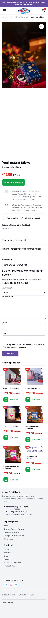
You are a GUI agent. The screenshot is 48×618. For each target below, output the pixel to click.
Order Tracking (7, 603)
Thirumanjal (8, 539)
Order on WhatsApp (13, 182)
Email (4, 333)
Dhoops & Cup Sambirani (18, 17)
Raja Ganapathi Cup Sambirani (11, 467)
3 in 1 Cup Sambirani (11, 426)
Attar (6, 526)
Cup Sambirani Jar (32, 388)
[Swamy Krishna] (24, 10)
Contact (7, 559)
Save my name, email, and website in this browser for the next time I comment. (24, 345)
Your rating (7, 288)
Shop (6, 556)
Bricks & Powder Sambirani (14, 529)
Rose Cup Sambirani (11, 388)
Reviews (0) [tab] (20, 240)
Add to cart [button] (5, 399)
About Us (7, 553)
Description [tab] (7, 240)
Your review (7, 297)
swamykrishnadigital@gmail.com (19, 514)
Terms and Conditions (13, 562)
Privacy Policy (9, 566)
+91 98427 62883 (13, 509)
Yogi (9, 229)
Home (4, 17)
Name (5, 322)
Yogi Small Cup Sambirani (31, 457)
